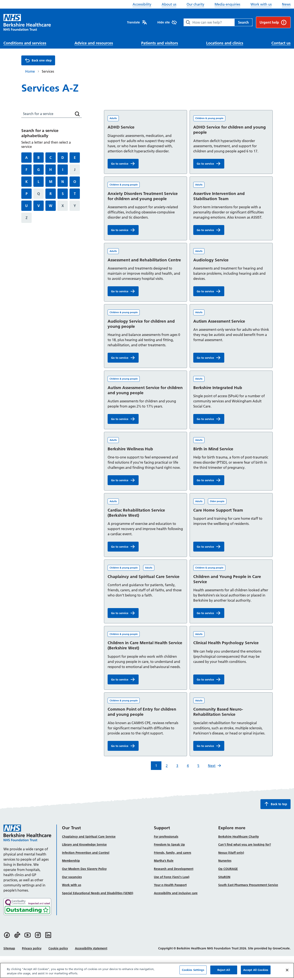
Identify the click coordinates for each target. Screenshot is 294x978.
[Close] (287, 970)
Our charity (195, 4)
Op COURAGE (228, 869)
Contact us (281, 43)
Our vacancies (72, 877)
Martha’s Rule (163, 861)
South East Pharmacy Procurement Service (248, 885)
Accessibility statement (91, 948)
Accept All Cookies (255, 970)
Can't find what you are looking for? (244, 844)
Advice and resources (93, 43)
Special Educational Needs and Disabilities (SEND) (97, 893)
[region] (147, 970)
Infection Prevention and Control (85, 853)
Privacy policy (32, 948)
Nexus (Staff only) (231, 853)
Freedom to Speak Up (169, 844)
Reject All (223, 970)
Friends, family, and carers (172, 853)
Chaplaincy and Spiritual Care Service (89, 837)
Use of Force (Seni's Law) (171, 877)
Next (211, 765)
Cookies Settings (193, 970)
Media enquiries (227, 4)
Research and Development (173, 869)
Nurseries (224, 861)
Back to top (279, 804)
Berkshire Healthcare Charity (238, 837)
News (286, 4)
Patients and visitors (159, 43)
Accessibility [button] (142, 4)
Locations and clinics (224, 43)
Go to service (125, 164)
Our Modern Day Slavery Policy (84, 869)
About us (169, 4)
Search (243, 22)
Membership (71, 861)
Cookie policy (58, 948)
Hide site (163, 22)
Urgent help (269, 22)
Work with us (261, 4)
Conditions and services (24, 43)
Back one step (42, 60)
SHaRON (224, 877)
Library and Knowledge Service (84, 844)
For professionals (166, 837)
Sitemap (9, 948)
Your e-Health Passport (170, 885)
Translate (133, 22)
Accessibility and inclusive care (176, 893)
